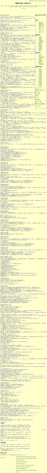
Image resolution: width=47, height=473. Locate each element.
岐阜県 (18, 461)
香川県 (20, 468)
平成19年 (19, 6)
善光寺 (40, 62)
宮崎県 (32, 470)
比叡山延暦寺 (41, 60)
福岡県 (18, 470)
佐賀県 (20, 470)
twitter (37, 95)
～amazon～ (38, 105)
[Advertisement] (23, 12)
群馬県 (35, 458)
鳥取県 (18, 466)
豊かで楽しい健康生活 (40, 103)
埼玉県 (24, 458)
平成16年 (31, 6)
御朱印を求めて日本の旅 (33, 0)
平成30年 (13, 5)
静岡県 (26, 461)
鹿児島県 (35, 470)
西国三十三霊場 (41, 56)
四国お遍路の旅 (41, 57)
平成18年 (23, 6)
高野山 (40, 55)
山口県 (29, 466)
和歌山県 (32, 465)
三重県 (23, 461)
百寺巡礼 (40, 54)
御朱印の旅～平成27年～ (43, 0)
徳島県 (18, 468)
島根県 (20, 466)
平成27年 (24, 5)
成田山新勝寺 (41, 63)
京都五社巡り (41, 41)
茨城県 (30, 458)
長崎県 (23, 470)
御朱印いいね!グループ (40, 90)
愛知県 (20, 461)
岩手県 (23, 456)
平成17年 (27, 6)
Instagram (38, 93)
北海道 (18, 456)
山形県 (32, 456)
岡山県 (23, 466)
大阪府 (23, 465)
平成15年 (35, 6)
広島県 (26, 466)
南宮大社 (40, 50)
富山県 (18, 463)
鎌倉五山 (40, 59)
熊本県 (26, 470)
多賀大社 (40, 43)
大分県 (29, 470)
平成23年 (40, 5)
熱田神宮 (40, 46)
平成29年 (17, 5)
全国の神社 (41, 23)
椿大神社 (40, 48)
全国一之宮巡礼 (41, 24)
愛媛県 (23, 468)
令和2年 (5, 5)
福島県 (35, 456)
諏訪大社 (40, 44)
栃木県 (33, 458)
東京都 (18, 458)
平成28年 (20, 5)
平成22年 (44, 5)
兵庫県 (26, 465)
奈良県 (29, 465)
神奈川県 (20, 458)
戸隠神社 (40, 45)
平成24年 (36, 5)
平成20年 (15, 6)
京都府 (20, 465)
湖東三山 (40, 61)
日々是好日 (38, 99)
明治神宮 (40, 47)
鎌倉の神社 (41, 42)
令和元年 (9, 5)
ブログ (37, 97)
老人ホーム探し (39, 101)
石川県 (20, 463)
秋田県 (29, 456)
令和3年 (2, 5)
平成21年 (11, 6)
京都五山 (40, 58)
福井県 (23, 463)
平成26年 (28, 5)
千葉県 (27, 458)
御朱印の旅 (3, 452)
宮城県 (26, 456)
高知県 (26, 468)
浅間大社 (40, 49)
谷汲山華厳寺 (41, 64)
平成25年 (32, 5)
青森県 (20, 456)
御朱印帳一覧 (41, 22)
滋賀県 (18, 465)
